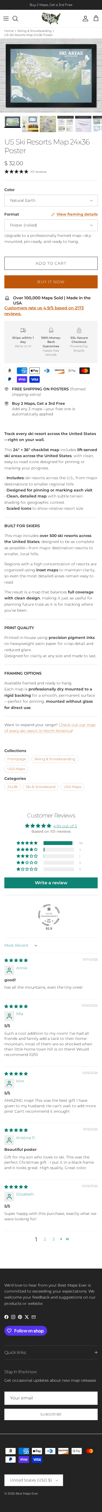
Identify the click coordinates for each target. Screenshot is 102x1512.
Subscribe (51, 1414)
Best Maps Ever (27, 1493)
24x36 (12, 787)
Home (9, 31)
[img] (16, 960)
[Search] (18, 19)
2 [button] (45, 1239)
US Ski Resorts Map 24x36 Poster (28, 35)
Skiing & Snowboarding (34, 31)
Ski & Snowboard (40, 787)
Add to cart (51, 263)
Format (11, 214)
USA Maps (16, 769)
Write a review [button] (51, 882)
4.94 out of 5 (65, 825)
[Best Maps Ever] (51, 19)
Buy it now (50, 281)
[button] (27, 843)
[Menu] (6, 19)
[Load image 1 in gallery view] (51, 75)
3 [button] (53, 1239)
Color (9, 189)
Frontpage (16, 759)
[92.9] (49, 915)
